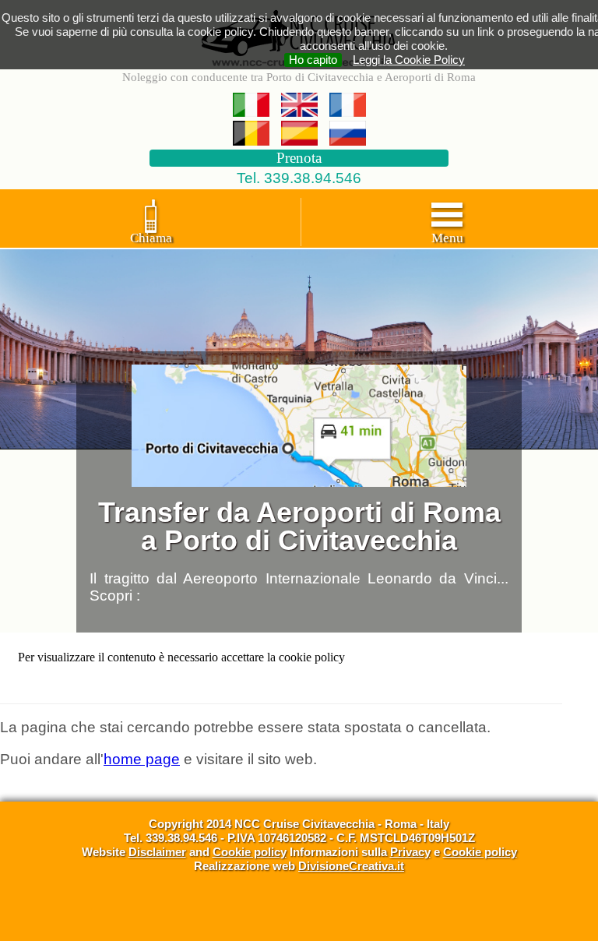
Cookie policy (250, 851)
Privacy (410, 851)
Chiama (151, 238)
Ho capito (313, 59)
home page (142, 759)
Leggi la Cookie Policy (409, 59)
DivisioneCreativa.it (351, 865)
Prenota (299, 158)
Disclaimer (157, 851)
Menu (447, 238)
